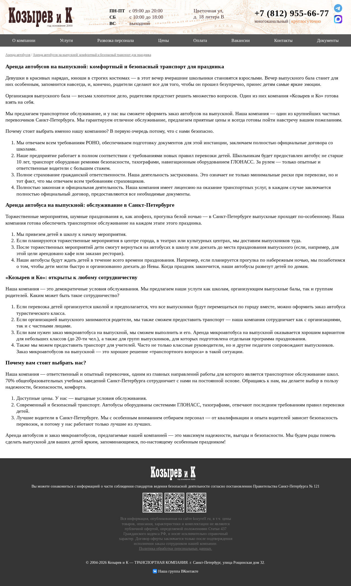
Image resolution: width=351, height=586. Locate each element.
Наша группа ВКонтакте (177, 571)
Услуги (66, 40)
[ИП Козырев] (197, 503)
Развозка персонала (115, 40)
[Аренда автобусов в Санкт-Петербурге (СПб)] (44, 17)
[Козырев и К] (175, 503)
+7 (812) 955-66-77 (291, 13)
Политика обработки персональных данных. (175, 549)
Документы (328, 40)
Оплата (200, 40)
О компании (23, 40)
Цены (163, 40)
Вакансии (240, 40)
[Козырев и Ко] (154, 503)
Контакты (283, 40)
